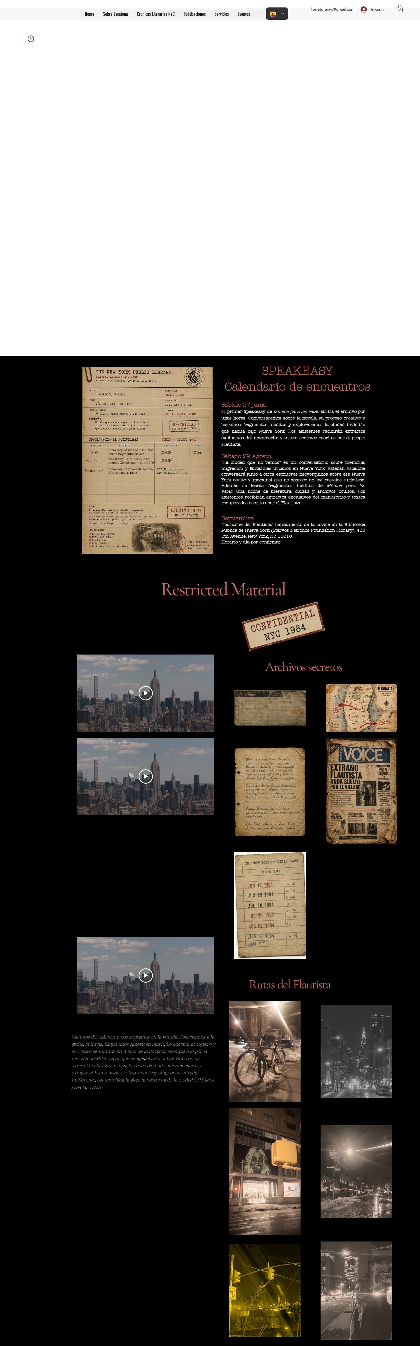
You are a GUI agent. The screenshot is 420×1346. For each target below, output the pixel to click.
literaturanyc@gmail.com (333, 9)
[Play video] (146, 693)
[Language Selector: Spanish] (277, 13)
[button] (194, 14)
